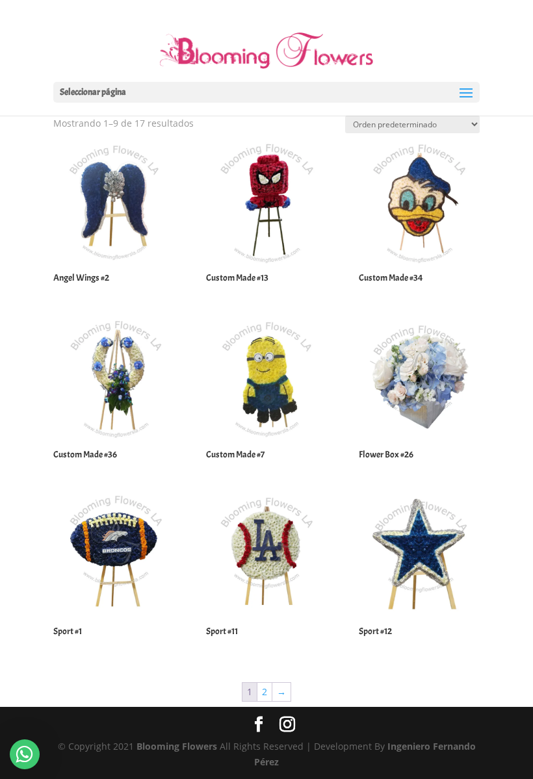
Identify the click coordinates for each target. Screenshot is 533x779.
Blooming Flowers (176, 746)
